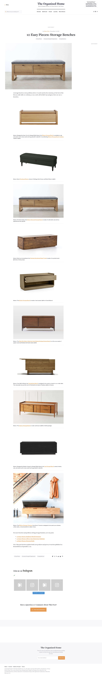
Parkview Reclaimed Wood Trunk (38, 258)
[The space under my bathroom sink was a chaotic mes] (45, 585)
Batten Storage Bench (24, 300)
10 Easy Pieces (39, 38)
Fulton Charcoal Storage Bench (35, 219)
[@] (17, 576)
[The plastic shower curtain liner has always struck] (32, 585)
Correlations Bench (33, 383)
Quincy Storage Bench (24, 425)
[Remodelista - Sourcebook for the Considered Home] (91, 4)
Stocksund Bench (24, 179)
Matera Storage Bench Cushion (56, 136)
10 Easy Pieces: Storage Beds (25, 541)
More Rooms (62, 11)
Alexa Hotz (46, 31)
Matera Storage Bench (47, 135)
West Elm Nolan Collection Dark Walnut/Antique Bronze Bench (34, 341)
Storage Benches (62, 38)
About (6, 666)
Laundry (55, 11)
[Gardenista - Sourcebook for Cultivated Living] (91, 6)
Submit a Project (17, 666)
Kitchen (39, 11)
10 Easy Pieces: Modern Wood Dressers (29, 536)
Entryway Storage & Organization (50, 38)
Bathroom (44, 11)
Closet (50, 11)
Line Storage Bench (49, 466)
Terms (23, 666)
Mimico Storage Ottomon (25, 525)
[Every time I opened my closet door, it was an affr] (20, 585)
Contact (10, 666)
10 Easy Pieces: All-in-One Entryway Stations (31, 539)
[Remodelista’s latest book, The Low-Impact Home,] (57, 585)
